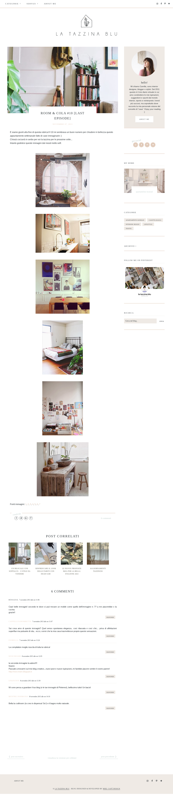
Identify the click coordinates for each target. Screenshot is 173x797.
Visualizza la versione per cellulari (62, 758)
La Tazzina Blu (62, 789)
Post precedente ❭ (109, 756)
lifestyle (148, 224)
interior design (132, 224)
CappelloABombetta (20, 621)
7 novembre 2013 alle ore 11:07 (42, 621)
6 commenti (106, 518)
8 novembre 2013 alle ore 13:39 (30, 681)
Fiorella (14, 640)
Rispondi (110, 617)
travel (129, 228)
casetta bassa (155, 220)
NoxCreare (15, 656)
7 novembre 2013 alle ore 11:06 (29, 600)
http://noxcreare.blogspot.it (20, 671)
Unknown (14, 681)
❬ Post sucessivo (16, 756)
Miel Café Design (111, 789)
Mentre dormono (18, 696)
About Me (50, 4)
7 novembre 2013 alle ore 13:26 (29, 640)
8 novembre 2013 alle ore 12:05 (32, 656)
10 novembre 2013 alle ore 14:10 (39, 696)
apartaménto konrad (135, 220)
